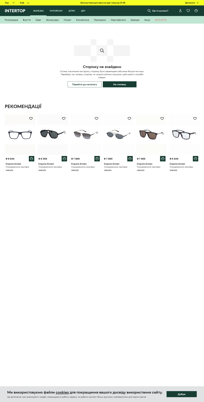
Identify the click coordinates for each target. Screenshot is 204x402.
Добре (181, 394)
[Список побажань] (188, 11)
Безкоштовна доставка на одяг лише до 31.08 (102, 3)
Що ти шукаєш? (160, 11)
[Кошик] (196, 11)
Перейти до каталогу (84, 84)
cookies (62, 392)
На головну (119, 84)
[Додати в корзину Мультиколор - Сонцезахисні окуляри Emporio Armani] (31, 158)
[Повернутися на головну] (15, 10)
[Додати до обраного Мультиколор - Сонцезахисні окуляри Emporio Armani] (31, 118)
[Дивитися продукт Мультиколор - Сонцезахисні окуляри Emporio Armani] (20, 134)
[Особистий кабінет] (180, 11)
